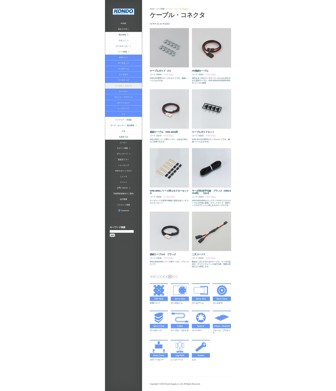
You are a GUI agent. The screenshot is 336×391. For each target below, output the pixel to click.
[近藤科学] (123, 10)
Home (152, 9)
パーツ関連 (160, 9)
